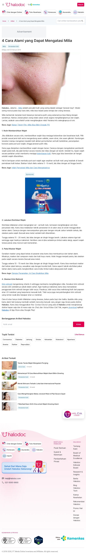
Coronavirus (7, 339)
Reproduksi (25, 344)
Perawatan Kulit (13, 46)
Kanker (14, 344)
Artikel (12, 21)
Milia (4, 46)
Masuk (80, 5)
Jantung (29, 339)
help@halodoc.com (11, 478)
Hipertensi (71, 339)
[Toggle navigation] (3, 4)
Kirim (78, 324)
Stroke (38, 339)
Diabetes (19, 339)
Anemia (5, 344)
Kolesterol (59, 339)
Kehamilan (48, 339)
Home (4, 21)
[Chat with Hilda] (73, 414)
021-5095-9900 (10, 482)
